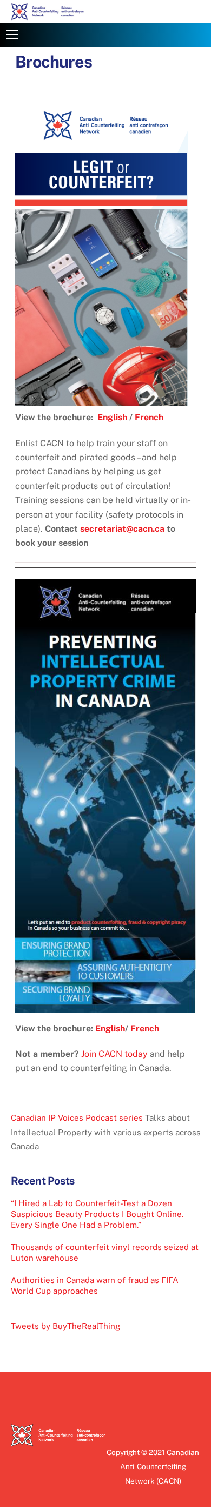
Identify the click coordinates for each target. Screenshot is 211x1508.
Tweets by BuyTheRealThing (65, 1326)
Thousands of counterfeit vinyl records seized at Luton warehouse (105, 1252)
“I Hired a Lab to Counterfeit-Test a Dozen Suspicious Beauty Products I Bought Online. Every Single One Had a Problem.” (97, 1214)
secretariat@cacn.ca (122, 529)
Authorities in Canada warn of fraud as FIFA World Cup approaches (95, 1285)
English (112, 417)
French (149, 417)
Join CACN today (114, 1054)
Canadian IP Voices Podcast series (77, 1117)
